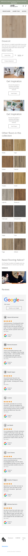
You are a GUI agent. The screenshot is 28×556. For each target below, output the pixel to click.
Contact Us (5, 267)
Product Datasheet (9, 61)
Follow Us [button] (24, 538)
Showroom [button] (10, 538)
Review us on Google (14, 308)
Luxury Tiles (16, 11)
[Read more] (14, 3)
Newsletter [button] (5, 546)
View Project (14, 93)
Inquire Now (7, 55)
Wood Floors (6, 11)
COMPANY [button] (17, 538)
